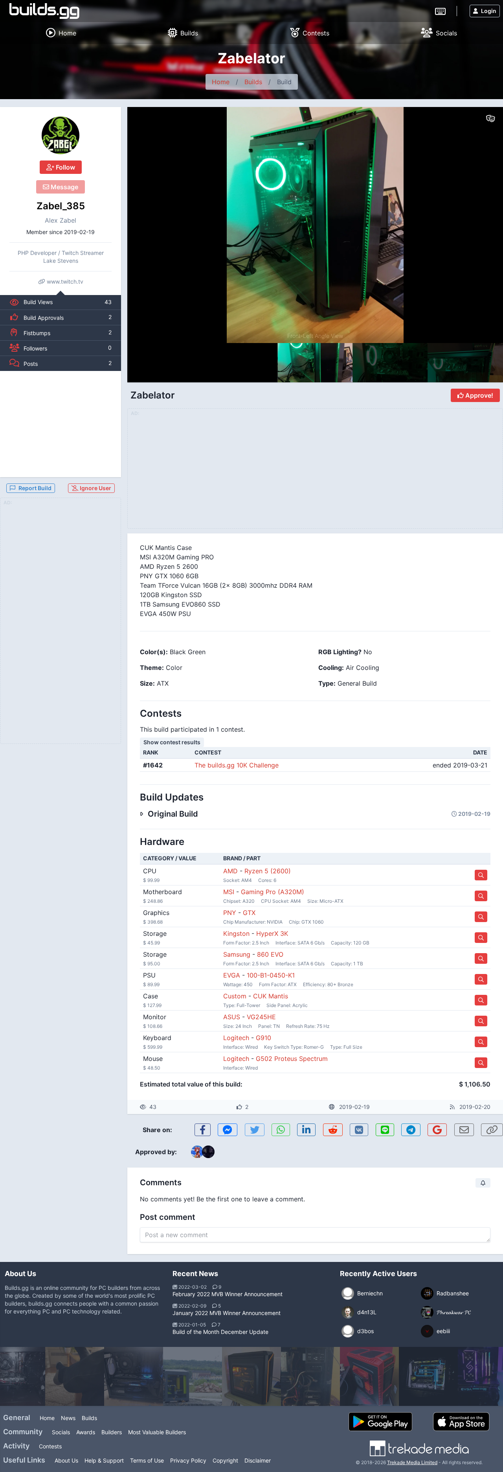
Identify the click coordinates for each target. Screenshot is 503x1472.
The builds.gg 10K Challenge (237, 765)
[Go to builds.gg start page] (44, 11)
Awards (85, 1432)
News (68, 1418)
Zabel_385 (61, 206)
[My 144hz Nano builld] (133, 1376)
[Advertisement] (60, 424)
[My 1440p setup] (74, 1376)
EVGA (231, 975)
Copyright (225, 1460)
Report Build (34, 488)
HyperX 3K (272, 933)
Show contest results (171, 742)
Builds (253, 82)
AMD (230, 871)
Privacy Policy (188, 1460)
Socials (61, 1432)
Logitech (236, 1038)
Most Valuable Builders (157, 1432)
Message (63, 187)
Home (220, 82)
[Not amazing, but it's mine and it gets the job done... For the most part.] (310, 1376)
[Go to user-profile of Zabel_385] (60, 135)
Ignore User (95, 488)
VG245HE (261, 1017)
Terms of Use (147, 1460)
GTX (249, 913)
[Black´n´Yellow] (192, 1376)
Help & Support (104, 1460)
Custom (234, 996)
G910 (263, 1038)
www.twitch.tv (64, 281)
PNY (229, 913)
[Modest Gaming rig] (251, 1376)
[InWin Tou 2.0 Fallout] (428, 1376)
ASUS (231, 1017)
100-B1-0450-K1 (271, 975)
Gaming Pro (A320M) (272, 892)
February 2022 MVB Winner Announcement (228, 1294)
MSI (228, 892)
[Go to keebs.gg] (440, 11)
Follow (64, 167)
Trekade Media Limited (412, 1462)
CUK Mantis (270, 996)
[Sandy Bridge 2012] (369, 1376)
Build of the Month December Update (220, 1331)
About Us (66, 1460)
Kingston (236, 933)
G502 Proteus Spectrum (292, 1058)
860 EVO (270, 954)
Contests (50, 1446)
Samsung (236, 954)
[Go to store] (481, 875)
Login (488, 10)
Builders (111, 1432)
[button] (480, 225)
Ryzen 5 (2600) (267, 871)
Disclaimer (257, 1460)
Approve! (478, 395)
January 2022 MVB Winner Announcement (227, 1313)
